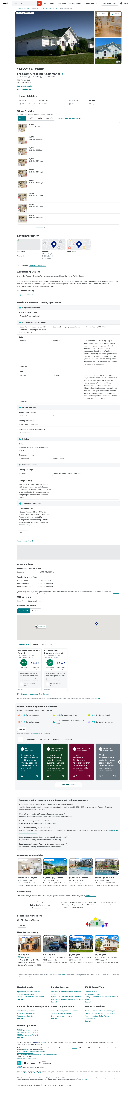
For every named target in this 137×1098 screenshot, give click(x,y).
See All (22, 729)
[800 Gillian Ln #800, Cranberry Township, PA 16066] (107, 943)
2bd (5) (39, 118)
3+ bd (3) (49, 118)
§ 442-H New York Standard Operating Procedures (31, 1051)
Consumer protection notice (49, 1054)
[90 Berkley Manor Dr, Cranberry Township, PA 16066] (55, 866)
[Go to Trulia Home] (7, 3)
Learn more (97, 698)
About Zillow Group (32, 1071)
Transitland (44, 1042)
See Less (23, 533)
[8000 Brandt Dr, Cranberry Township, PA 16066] (30, 866)
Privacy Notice (103, 1071)
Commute (68, 739)
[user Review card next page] (120, 762)
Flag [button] (36, 776)
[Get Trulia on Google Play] (45, 1063)
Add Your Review (68, 785)
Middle (35, 644)
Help (96, 1071)
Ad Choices (111, 1071)
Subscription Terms (88, 1071)
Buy (45, 3)
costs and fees (39, 227)
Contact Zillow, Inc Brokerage (26, 1058)
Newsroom (60, 1071)
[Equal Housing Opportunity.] (41, 1085)
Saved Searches (91, 3)
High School (47, 644)
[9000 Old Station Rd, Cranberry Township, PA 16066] (107, 866)
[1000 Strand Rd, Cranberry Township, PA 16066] (81, 866)
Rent (52, 3)
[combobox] (27, 3)
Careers (53, 1071)
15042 (55, 9)
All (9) (21, 118)
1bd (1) (30, 118)
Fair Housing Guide (44, 1071)
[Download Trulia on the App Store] (29, 1063)
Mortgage (62, 3)
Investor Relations (69, 1071)
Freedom (48, 9)
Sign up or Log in (109, 3)
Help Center (59, 1085)
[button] (39, 3)
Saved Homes (75, 3)
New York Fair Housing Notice (25, 1053)
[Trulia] (19, 1063)
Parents (56, 739)
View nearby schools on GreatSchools (34, 694)
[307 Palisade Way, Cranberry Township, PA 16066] (81, 943)
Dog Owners (44, 739)
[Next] (118, 871)
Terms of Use (78, 1071)
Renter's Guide (90, 896)
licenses (74, 1048)
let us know (85, 1079)
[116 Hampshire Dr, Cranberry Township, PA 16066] (55, 943)
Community (30, 739)
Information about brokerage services (31, 1054)
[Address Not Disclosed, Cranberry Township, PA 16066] (30, 943)
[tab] (23, 610)
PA (41, 9)
